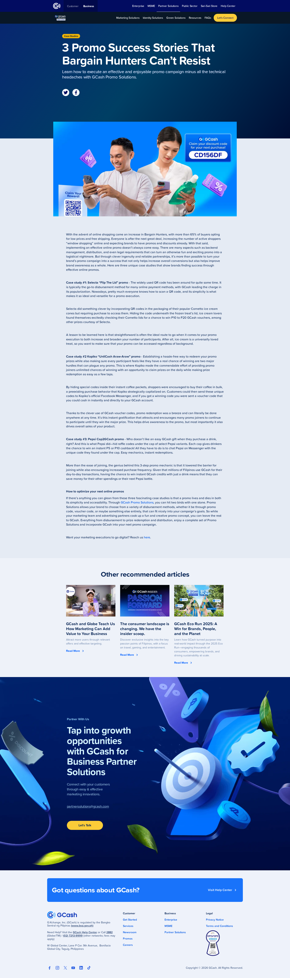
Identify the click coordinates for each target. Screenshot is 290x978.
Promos (128, 939)
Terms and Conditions (219, 926)
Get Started (130, 920)
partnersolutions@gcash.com (88, 806)
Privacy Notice (215, 920)
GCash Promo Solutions (137, 502)
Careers (128, 945)
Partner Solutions (175, 932)
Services (128, 926)
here (147, 537)
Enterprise (171, 920)
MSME (168, 926)
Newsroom (130, 932)
